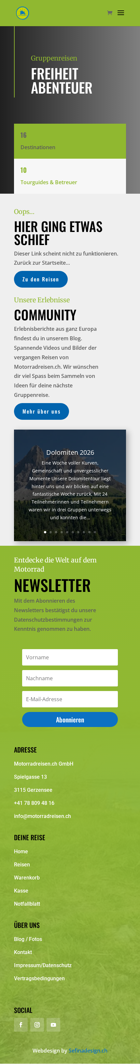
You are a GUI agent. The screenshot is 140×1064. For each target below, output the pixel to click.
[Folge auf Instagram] (37, 1025)
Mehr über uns (41, 411)
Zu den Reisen (40, 279)
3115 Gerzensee (33, 790)
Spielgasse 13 (30, 777)
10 (95, 532)
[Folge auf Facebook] (21, 1025)
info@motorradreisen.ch (42, 816)
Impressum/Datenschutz (43, 965)
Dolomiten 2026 (70, 452)
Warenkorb (27, 878)
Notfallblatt (27, 904)
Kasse (21, 891)
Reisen (22, 864)
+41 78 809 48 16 (34, 803)
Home (21, 851)
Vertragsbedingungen (39, 978)
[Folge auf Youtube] (53, 1025)
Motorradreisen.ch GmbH (43, 764)
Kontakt (23, 952)
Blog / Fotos (28, 939)
